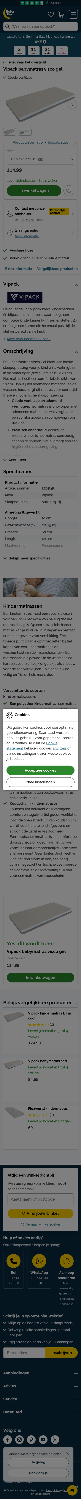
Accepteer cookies (40, 770)
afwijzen (59, 748)
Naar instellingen (40, 782)
